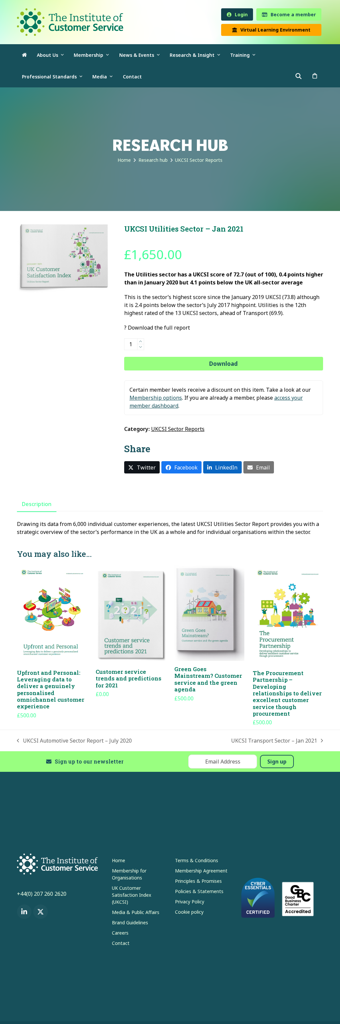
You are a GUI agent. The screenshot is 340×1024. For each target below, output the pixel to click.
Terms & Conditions (196, 861)
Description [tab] (36, 504)
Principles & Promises (198, 881)
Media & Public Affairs (135, 912)
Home (118, 861)
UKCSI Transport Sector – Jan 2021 (274, 741)
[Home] (24, 55)
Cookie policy (189, 912)
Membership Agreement (201, 871)
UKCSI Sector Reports (178, 429)
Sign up (277, 762)
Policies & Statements (199, 891)
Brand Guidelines (130, 923)
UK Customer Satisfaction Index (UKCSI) (131, 895)
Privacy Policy (189, 902)
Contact (120, 943)
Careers (120, 933)
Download (223, 364)
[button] (314, 77)
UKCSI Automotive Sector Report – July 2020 (74, 741)
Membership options (155, 398)
